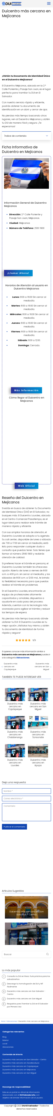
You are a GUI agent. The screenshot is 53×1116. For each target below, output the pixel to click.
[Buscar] (46, 953)
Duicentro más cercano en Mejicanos (19, 1069)
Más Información (26, 390)
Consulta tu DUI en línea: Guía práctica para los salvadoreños (28, 977)
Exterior (5, 1040)
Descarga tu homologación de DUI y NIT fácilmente (25, 985)
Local (4, 1043)
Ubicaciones (7, 1047)
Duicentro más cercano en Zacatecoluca (20, 1063)
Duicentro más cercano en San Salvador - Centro (26, 992)
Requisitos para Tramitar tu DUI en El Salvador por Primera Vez (27, 1005)
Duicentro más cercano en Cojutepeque (10, 666)
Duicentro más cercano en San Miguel (42, 666)
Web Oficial (26, 486)
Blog (4, 1037)
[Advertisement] (26, 46)
